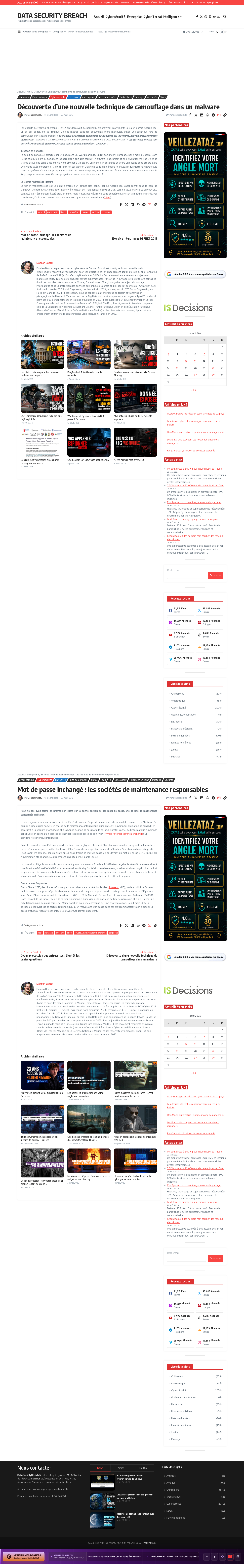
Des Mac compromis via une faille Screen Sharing (147, 1556)
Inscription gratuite (122, 808)
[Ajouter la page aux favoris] (222, 1557)
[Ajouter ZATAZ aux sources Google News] (238, 1557)
